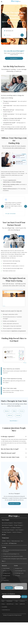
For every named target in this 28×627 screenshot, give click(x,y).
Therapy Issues (5, 538)
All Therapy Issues (13, 543)
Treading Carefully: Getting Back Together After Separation (15, 558)
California (10, 415)
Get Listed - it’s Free (14, 503)
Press (17, 601)
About (3, 601)
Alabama (7, 411)
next (25, 206)
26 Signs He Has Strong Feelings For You (11, 553)
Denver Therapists (18, 522)
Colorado (18, 415)
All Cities (4, 534)
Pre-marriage (5, 543)
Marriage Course (18, 568)
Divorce (8, 541)
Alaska (14, 411)
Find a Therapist (5, 520)
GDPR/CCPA (22, 604)
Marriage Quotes (6, 575)
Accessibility (4, 606)
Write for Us (19, 587)
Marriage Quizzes (6, 573)
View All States (13, 420)
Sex (22, 541)
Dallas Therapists (5, 527)
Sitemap (4, 615)
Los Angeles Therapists (15, 527)
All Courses (17, 575)
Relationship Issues (16, 541)
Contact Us (22, 601)
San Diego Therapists (6, 532)
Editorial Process (10, 604)
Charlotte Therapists (16, 532)
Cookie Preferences (6, 609)
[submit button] (22, 35)
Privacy (3, 604)
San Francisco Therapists (7, 525)
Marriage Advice (6, 570)
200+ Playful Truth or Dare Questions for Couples (13, 556)
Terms (16, 604)
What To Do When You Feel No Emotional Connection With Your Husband (14, 551)
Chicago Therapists (18, 525)
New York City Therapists (7, 522)
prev (2, 206)
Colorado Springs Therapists (8, 529)
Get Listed (8, 587)
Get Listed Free (13, 58)
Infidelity (4, 541)
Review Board (9, 601)
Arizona (21, 411)
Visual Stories (6, 580)
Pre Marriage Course (19, 573)
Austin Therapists (19, 529)
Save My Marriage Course (20, 570)
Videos (4, 578)
